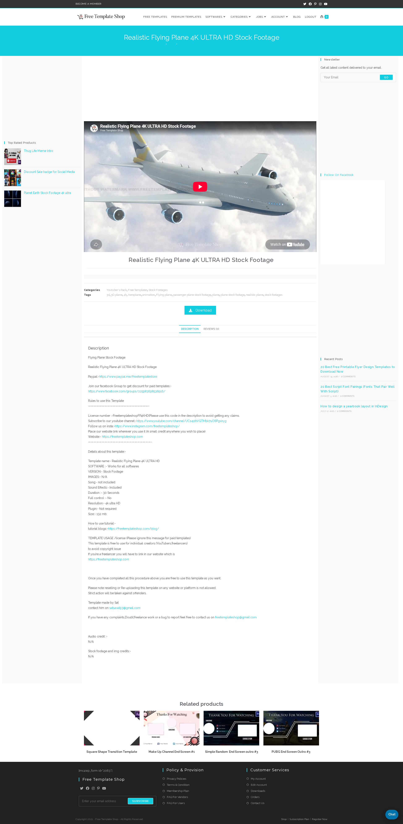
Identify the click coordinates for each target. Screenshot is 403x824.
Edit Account (259, 784)
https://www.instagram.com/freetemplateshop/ (147, 426)
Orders (255, 797)
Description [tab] (190, 328)
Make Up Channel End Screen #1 (172, 751)
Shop (284, 819)
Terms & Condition (178, 784)
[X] (81, 789)
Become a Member (89, 3)
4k (125, 294)
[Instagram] (93, 789)
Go (386, 77)
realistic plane (254, 294)
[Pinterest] (98, 789)
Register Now (319, 819)
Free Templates (137, 290)
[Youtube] (104, 789)
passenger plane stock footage (192, 294)
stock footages (273, 294)
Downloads (258, 790)
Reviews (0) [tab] (211, 328)
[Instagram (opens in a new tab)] (320, 4)
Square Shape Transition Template (111, 751)
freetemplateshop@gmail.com (235, 617)
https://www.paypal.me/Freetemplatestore (128, 376)
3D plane (116, 294)
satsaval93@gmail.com (124, 608)
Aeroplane (134, 294)
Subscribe (140, 801)
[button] (391, 814)
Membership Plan (178, 790)
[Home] (162, 43)
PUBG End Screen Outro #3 (291, 751)
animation (148, 294)
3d (108, 294)
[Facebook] (87, 789)
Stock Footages (158, 290)
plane (215, 294)
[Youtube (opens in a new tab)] (325, 4)
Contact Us (257, 803)
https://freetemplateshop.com (122, 436)
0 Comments (348, 376)
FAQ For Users (176, 803)
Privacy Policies (176, 778)
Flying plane (164, 294)
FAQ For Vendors (177, 797)
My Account (258, 778)
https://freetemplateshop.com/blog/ (133, 528)
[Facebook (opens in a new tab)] (310, 4)
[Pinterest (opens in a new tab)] (315, 4)
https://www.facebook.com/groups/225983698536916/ (126, 391)
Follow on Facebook (339, 174)
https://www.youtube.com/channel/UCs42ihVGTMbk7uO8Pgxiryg (181, 421)
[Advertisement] (42, 98)
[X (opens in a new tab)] (304, 4)
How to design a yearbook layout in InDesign (354, 406)
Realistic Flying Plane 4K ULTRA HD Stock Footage (210, 43)
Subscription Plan (299, 819)
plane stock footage (233, 294)
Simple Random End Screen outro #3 (231, 751)
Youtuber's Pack (117, 290)
